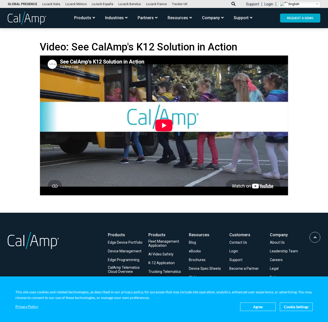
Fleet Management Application (163, 243)
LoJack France (156, 4)
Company (211, 18)
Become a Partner (244, 268)
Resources (178, 18)
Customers (239, 234)
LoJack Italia (51, 4)
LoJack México (76, 4)
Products (82, 18)
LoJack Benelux (129, 4)
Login (268, 4)
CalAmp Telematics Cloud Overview (124, 269)
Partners (146, 18)
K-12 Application (161, 263)
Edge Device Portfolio (125, 242)
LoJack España (102, 4)
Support (252, 4)
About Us (277, 242)
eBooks (195, 251)
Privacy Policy (26, 307)
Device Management (124, 251)
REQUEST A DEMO (300, 18)
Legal (274, 268)
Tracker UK (179, 4)
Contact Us (238, 242)
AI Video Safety (160, 254)
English (293, 4)
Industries (114, 18)
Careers (276, 260)
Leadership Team (284, 251)
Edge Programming (123, 260)
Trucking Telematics (164, 272)
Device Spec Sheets (205, 268)
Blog (192, 242)
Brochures (197, 260)
